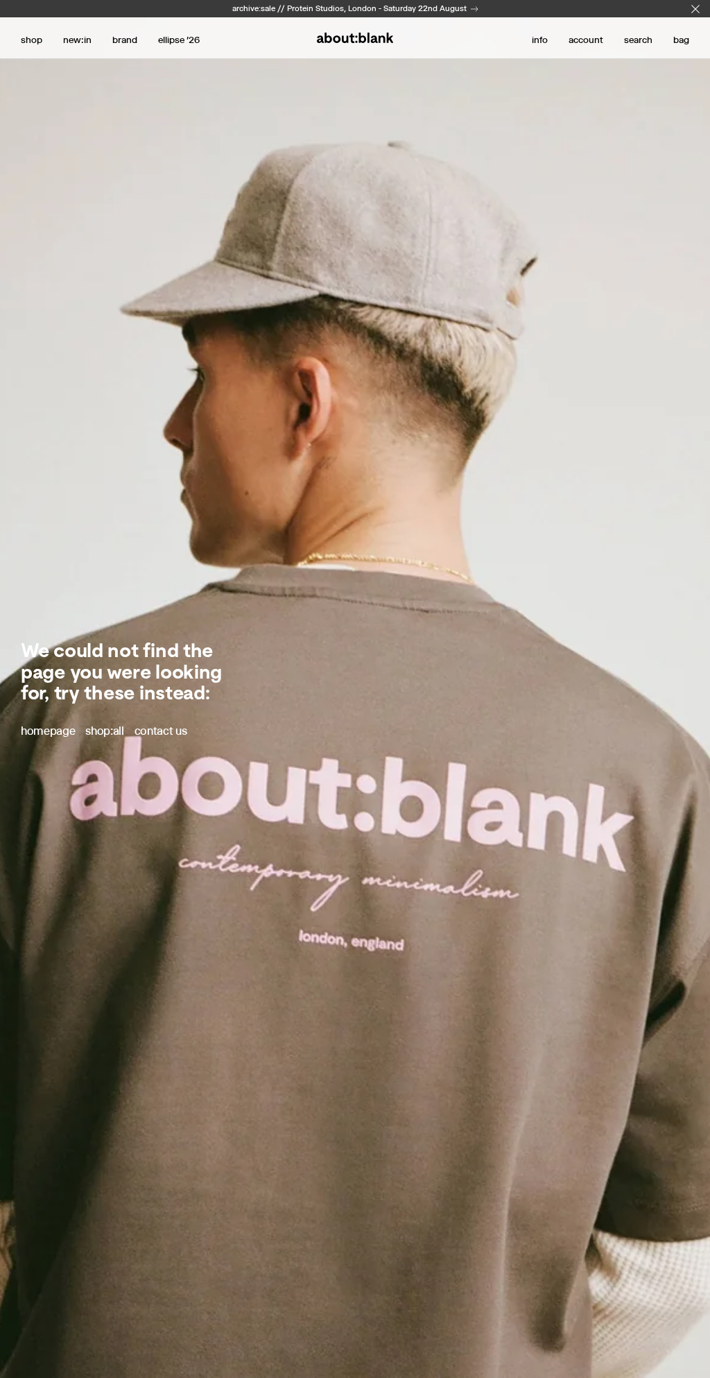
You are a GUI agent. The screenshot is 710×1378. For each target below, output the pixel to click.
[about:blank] (355, 38)
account (586, 39)
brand (124, 39)
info (540, 39)
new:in (77, 39)
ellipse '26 (179, 39)
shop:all (104, 731)
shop (31, 39)
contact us (161, 731)
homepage (48, 731)
